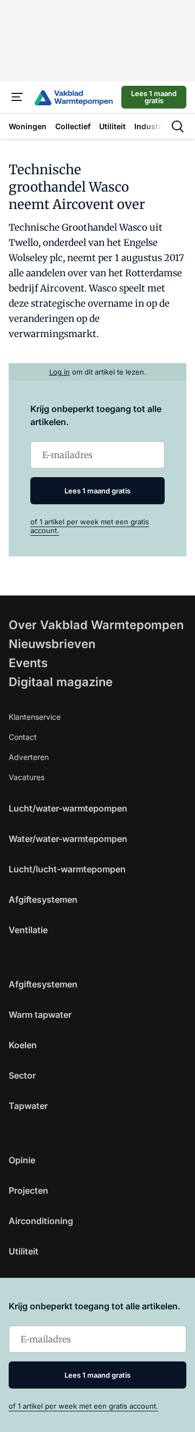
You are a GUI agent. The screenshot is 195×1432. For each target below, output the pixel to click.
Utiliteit (23, 1251)
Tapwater (28, 1105)
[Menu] (17, 97)
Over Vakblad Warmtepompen (96, 625)
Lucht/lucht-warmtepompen (67, 869)
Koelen (23, 1045)
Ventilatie (28, 929)
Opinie (22, 1160)
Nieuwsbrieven (52, 644)
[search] (177, 126)
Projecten (28, 1190)
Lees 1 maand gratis (154, 97)
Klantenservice (35, 716)
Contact (23, 737)
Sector (22, 1075)
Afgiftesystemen (43, 899)
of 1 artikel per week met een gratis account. (83, 1406)
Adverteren (29, 757)
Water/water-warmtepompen (68, 838)
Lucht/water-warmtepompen (68, 808)
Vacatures (26, 777)
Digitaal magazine (61, 682)
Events (28, 663)
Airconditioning (41, 1220)
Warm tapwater (40, 1014)
